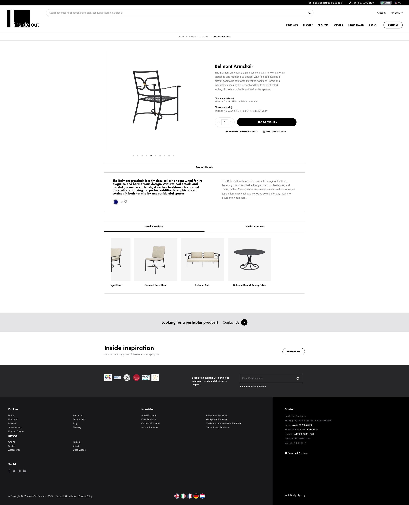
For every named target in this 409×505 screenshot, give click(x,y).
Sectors (338, 25)
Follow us (293, 351)
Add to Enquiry (267, 122)
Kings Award (356, 25)
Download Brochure (297, 453)
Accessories (14, 449)
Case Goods (79, 449)
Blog (75, 423)
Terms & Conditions (66, 496)
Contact (393, 24)
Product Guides (16, 431)
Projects (323, 25)
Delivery (77, 427)
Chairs (205, 36)
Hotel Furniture (149, 415)
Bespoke (308, 25)
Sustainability (15, 427)
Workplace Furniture (216, 419)
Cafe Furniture (148, 419)
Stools (11, 445)
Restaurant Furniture (216, 415)
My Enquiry (397, 12)
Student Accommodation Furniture (223, 423)
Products (292, 25)
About (372, 25)
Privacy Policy (258, 386)
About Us (77, 415)
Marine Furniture (149, 427)
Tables (76, 441)
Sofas (76, 445)
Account (381, 12)
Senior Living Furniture (217, 427)
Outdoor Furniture (150, 423)
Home (181, 36)
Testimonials (79, 419)
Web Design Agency (295, 495)
